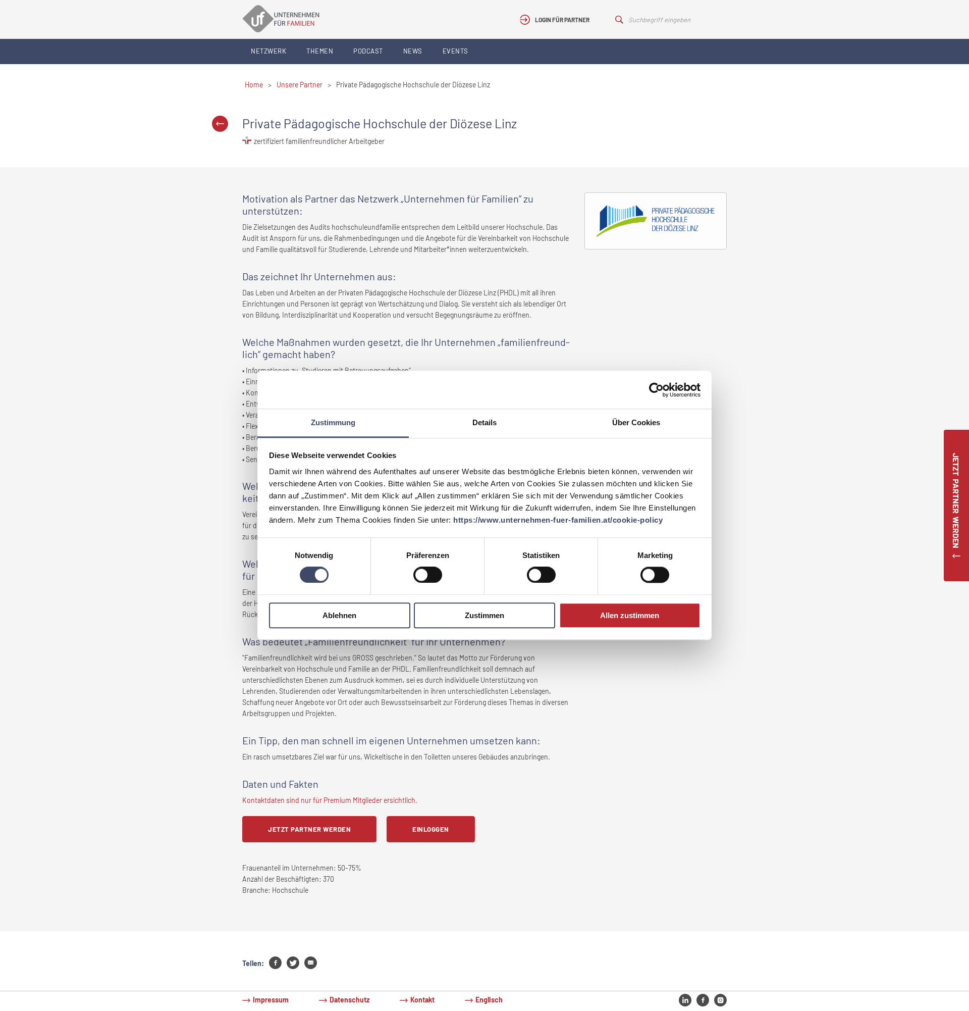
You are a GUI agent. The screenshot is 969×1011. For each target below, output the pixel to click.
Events (455, 51)
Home (254, 84)
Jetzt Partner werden (309, 829)
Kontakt (422, 999)
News (412, 51)
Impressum (271, 999)
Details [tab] (484, 422)
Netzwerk (268, 51)
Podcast (368, 51)
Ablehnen (339, 615)
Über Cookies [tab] (636, 422)
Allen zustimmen (629, 615)
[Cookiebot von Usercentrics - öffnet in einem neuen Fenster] (656, 389)
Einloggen (430, 829)
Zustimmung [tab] (333, 422)
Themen (319, 51)
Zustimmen (484, 615)
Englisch (489, 999)
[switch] (427, 575)
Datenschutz (349, 999)
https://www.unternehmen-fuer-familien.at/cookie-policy (558, 520)
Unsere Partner (299, 84)
